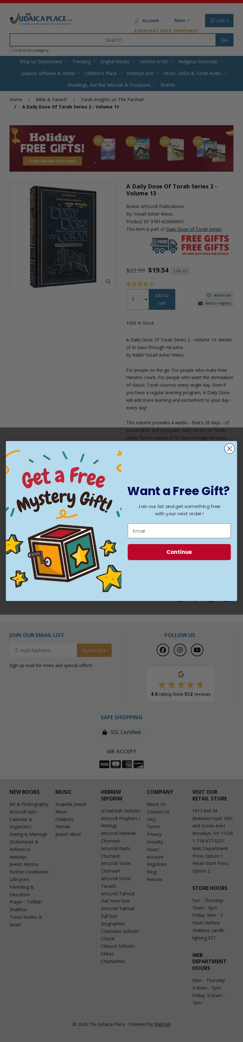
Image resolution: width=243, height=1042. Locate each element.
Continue (179, 551)
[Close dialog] (229, 449)
